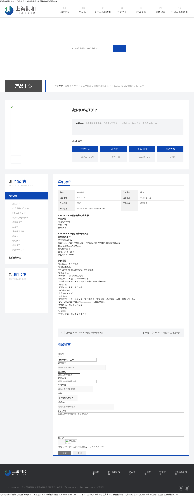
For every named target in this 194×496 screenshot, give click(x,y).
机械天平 (16, 236)
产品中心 (83, 12)
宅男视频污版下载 (141, 494)
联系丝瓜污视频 (179, 12)
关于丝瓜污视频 (102, 12)
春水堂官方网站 (106, 494)
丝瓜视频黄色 (52, 494)
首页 (67, 86)
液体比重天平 (18, 231)
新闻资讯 (122, 12)
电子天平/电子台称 (20, 208)
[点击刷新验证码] (71, 441)
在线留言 (160, 12)
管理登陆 (100, 487)
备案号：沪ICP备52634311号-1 (70, 487)
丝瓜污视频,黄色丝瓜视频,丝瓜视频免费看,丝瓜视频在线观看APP (28, 1)
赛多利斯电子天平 (102, 86)
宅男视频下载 (92, 494)
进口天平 (16, 204)
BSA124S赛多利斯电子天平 (168, 333)
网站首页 (64, 12)
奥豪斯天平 (17, 222)
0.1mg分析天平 (19, 213)
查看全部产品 (15, 257)
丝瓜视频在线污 (39, 494)
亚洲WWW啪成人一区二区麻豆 (72, 494)
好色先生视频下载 (158, 494)
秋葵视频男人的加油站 (123, 494)
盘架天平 (16, 245)
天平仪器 (87, 86)
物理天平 (16, 241)
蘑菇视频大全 (172, 494)
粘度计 (15, 227)
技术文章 (141, 12)
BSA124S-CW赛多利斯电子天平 (88, 333)
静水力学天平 (18, 250)
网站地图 (4, 494)
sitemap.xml (90, 487)
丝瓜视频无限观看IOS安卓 (19, 494)
